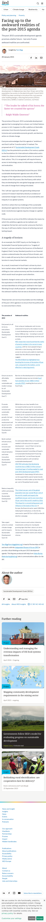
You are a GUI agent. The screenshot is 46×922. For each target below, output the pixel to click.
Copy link (24, 599)
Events (4, 817)
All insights (6, 604)
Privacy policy (7, 856)
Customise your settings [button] (11, 918)
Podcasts (5, 822)
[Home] (6, 3)
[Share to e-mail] (41, 58)
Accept (40, 918)
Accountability (7, 876)
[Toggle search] (38, 3)
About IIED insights (19, 604)
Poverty (22, 15)
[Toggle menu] (42, 3)
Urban (6, 9)
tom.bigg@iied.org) (16, 544)
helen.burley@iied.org (9, 556)
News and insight (8, 809)
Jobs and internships (9, 881)
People (4, 878)
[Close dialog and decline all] (44, 899)
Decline (32, 918)
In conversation (8, 819)
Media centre (7, 859)
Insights (5, 811)
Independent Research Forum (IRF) (27, 547)
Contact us (6, 871)
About (4, 868)
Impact (4, 839)
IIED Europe (6, 861)
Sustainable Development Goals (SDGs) (18, 591)
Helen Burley (38, 553)
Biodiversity (33, 9)
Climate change (18, 9)
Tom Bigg (5, 544)
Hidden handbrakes (9, 841)
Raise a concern (7, 873)
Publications (6, 848)
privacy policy (7, 913)
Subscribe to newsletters (33, 893)
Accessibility (6, 853)
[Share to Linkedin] (36, 58)
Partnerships (7, 834)
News (4, 814)
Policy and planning (9, 15)
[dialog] (23, 910)
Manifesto (6, 831)
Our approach (7, 829)
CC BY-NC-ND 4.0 (37, 604)
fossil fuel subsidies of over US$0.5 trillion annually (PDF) (28, 380)
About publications (9, 851)
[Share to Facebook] (31, 58)
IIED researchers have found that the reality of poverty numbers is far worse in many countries (29, 344)
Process (5, 836)
